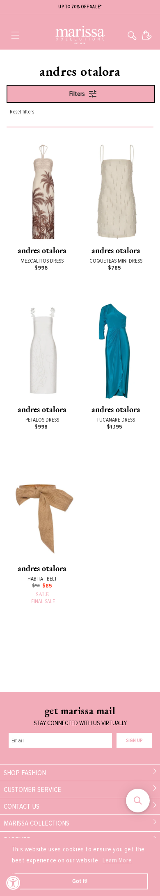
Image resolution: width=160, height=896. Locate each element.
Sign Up (134, 740)
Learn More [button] (117, 860)
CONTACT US (21, 806)
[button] (15, 35)
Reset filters (22, 111)
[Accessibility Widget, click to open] (13, 882)
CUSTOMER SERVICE (32, 789)
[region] (80, 7)
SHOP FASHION (25, 772)
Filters (77, 94)
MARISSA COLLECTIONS (36, 823)
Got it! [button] (80, 881)
